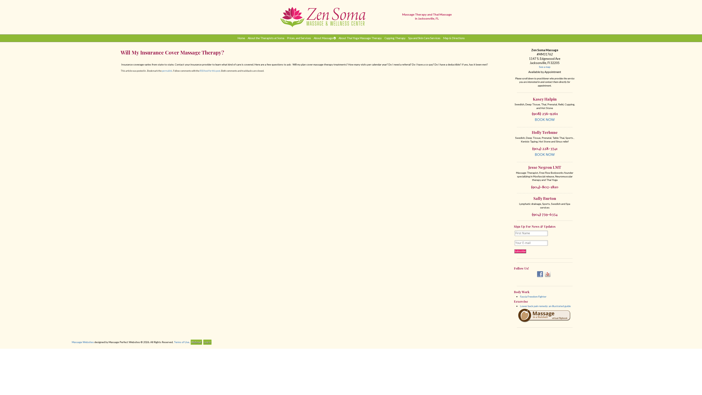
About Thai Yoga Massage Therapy (360, 38)
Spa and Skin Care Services (424, 38)
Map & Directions (454, 38)
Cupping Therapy (394, 38)
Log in (207, 342)
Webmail (196, 342)
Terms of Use (181, 342)
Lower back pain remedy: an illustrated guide (545, 306)
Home (241, 38)
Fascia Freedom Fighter (533, 296)
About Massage (323, 38)
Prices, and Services (299, 38)
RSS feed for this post (210, 70)
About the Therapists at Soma (266, 38)
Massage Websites (83, 342)
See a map (544, 66)
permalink (167, 70)
